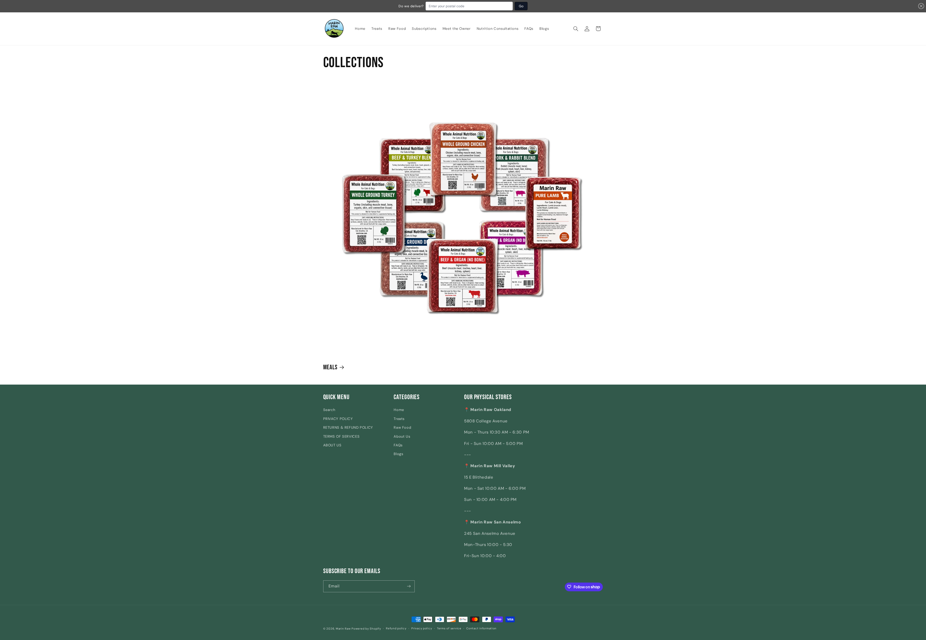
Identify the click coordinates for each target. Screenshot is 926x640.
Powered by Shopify (366, 629)
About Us (402, 436)
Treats (399, 418)
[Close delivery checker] (921, 6)
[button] (576, 28)
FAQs (398, 445)
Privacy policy (421, 629)
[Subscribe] (408, 586)
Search (329, 409)
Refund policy (396, 629)
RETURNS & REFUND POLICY (348, 427)
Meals (330, 367)
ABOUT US (332, 445)
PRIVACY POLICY (338, 418)
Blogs (398, 453)
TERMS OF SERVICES (341, 436)
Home (399, 409)
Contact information (481, 629)
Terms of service (449, 629)
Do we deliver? (411, 6)
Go (521, 6)
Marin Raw (343, 629)
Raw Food (402, 427)
